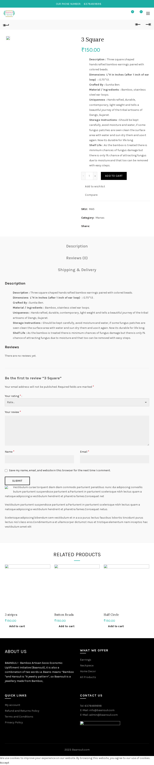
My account (12, 705)
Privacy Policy (14, 722)
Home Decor (88, 671)
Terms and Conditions (19, 716)
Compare (91, 195)
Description (77, 246)
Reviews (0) (77, 258)
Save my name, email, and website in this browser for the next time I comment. (59, 470)
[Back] (6, 25)
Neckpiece (86, 665)
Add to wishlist (95, 186)
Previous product (138, 25)
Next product (148, 25)
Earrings (85, 659)
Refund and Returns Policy (22, 711)
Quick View (46, 581)
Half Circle (111, 615)
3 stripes (11, 615)
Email (84, 451)
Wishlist (132, 12)
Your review (13, 412)
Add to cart (114, 176)
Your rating (13, 396)
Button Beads (64, 615)
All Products (88, 677)
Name (9, 451)
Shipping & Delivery (77, 269)
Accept (4, 762)
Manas (99, 217)
